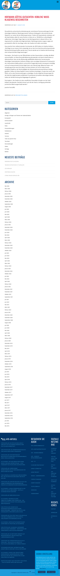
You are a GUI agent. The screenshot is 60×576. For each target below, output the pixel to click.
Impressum (54, 512)
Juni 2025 (7, 211)
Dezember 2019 (8, 343)
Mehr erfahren (43, 568)
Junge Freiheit (35, 472)
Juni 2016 (7, 423)
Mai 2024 (7, 235)
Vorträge (7, 149)
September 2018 (9, 366)
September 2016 (9, 418)
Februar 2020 (8, 338)
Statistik (7, 133)
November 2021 (9, 291)
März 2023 (7, 263)
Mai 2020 (7, 330)
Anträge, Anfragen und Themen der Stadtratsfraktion (18, 115)
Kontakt (53, 509)
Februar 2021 (8, 310)
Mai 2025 (7, 214)
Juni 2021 (7, 302)
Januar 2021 (8, 312)
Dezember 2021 (8, 289)
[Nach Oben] (30, 571)
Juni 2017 (7, 400)
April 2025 (7, 217)
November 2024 (9, 230)
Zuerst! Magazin (35, 483)
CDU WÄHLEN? (8, 168)
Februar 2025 (8, 222)
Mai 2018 (7, 377)
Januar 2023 (8, 268)
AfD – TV (33, 461)
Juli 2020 (7, 325)
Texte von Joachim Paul (10, 138)
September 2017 (9, 395)
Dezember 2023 (8, 245)
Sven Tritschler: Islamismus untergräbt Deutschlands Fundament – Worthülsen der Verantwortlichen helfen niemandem (13, 529)
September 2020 (9, 320)
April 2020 (7, 333)
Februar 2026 (8, 191)
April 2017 (7, 405)
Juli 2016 (7, 420)
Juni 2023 (7, 255)
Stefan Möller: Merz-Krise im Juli (10, 495)
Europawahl (8, 118)
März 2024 (7, 240)
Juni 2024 (7, 232)
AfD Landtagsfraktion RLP (38, 449)
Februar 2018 (8, 382)
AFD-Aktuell (11, 439)
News (6, 126)
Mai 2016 (7, 426)
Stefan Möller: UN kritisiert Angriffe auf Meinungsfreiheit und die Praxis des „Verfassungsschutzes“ (13, 535)
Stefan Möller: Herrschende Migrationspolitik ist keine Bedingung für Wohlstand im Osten (13, 470)
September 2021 (9, 297)
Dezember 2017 (8, 387)
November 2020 (9, 317)
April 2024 (7, 237)
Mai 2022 (7, 279)
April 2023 (7, 261)
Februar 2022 (8, 284)
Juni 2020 (7, 328)
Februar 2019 (8, 356)
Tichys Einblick (35, 486)
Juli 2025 (7, 209)
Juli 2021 (7, 299)
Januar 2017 (8, 410)
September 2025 (9, 204)
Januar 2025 (8, 224)
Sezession (34, 490)
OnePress (34, 572)
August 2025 (8, 206)
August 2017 (8, 397)
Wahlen (6, 151)
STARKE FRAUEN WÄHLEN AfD (12, 175)
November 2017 (9, 389)
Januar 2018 (8, 384)
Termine (7, 136)
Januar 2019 (8, 358)
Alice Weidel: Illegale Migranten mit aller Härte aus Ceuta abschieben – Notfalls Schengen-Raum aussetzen (13, 490)
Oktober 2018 (8, 364)
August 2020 (8, 322)
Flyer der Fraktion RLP (37, 465)
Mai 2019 (7, 348)
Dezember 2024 (8, 227)
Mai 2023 (7, 258)
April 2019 (7, 351)
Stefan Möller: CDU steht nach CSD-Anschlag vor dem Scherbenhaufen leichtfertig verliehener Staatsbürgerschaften (14, 517)
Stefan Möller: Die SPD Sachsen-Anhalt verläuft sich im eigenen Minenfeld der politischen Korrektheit (12, 444)
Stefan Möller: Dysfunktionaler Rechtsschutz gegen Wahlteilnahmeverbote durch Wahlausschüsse (13, 456)
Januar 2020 (8, 340)
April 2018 (7, 379)
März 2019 (7, 353)
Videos (6, 146)
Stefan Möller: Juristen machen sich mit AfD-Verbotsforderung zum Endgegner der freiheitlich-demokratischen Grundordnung (14, 483)
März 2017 (7, 408)
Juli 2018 (7, 371)
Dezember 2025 (8, 196)
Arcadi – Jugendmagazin (38, 475)
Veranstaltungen (9, 144)
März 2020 (7, 335)
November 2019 (9, 346)
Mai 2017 (7, 402)
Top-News (7, 141)
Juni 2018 (7, 374)
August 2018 (8, 369)
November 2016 (9, 415)
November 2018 (9, 361)
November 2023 (9, 248)
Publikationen (8, 131)
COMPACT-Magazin (36, 479)
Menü (57, 2)
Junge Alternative (36, 468)
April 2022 (7, 281)
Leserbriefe (7, 123)
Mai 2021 (7, 304)
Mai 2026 (7, 186)
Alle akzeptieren (41, 572)
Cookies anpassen (51, 572)
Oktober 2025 (8, 201)
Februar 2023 (8, 266)
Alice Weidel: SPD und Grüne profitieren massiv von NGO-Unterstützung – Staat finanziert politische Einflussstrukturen (13, 463)
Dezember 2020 (8, 315)
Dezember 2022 (8, 271)
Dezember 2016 (8, 413)
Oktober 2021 (8, 294)
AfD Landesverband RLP (37, 445)
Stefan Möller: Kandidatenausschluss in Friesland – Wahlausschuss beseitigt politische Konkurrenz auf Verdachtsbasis (13, 542)
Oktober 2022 (8, 273)
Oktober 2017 (8, 392)
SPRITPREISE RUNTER (10, 172)
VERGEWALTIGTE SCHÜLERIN (12, 161)
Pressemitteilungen (21, 95)
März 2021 (7, 307)
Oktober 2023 (8, 250)
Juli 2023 (7, 253)
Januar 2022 (8, 286)
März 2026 (7, 188)
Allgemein (7, 113)
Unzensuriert (35, 493)
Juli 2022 (7, 276)
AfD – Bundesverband (37, 452)
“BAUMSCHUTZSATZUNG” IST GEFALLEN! (14, 165)
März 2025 (7, 219)
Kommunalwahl (8, 120)
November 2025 (9, 199)
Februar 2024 (8, 242)
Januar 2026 (8, 193)
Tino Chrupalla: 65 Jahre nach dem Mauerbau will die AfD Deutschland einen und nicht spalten (14, 476)
